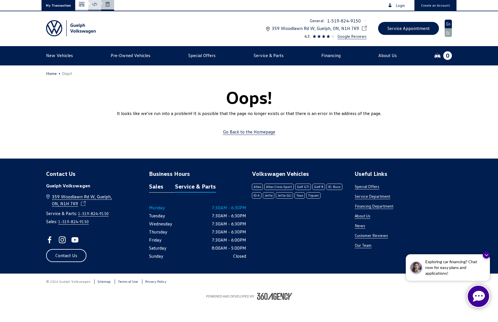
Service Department (372, 196)
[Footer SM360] (274, 296)
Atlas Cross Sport (279, 186)
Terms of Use (128, 281)
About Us (362, 215)
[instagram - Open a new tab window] (62, 239)
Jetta (269, 195)
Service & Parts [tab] (195, 186)
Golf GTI (303, 186)
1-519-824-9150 (344, 21)
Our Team (363, 245)
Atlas (257, 186)
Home (51, 73)
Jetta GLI (284, 195)
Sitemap (104, 281)
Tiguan (313, 195)
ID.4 (257, 195)
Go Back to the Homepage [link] (249, 132)
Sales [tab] (156, 186)
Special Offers (367, 186)
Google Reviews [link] (352, 36)
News (360, 225)
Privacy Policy (156, 281)
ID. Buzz (334, 186)
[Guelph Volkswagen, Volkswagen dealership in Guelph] (71, 28)
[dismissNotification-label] (486, 255)
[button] (58, 5)
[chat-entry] (478, 296)
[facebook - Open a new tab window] (49, 239)
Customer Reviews (371, 235)
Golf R (318, 186)
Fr (448, 32)
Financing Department (374, 206)
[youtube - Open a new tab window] (74, 239)
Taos (299, 195)
